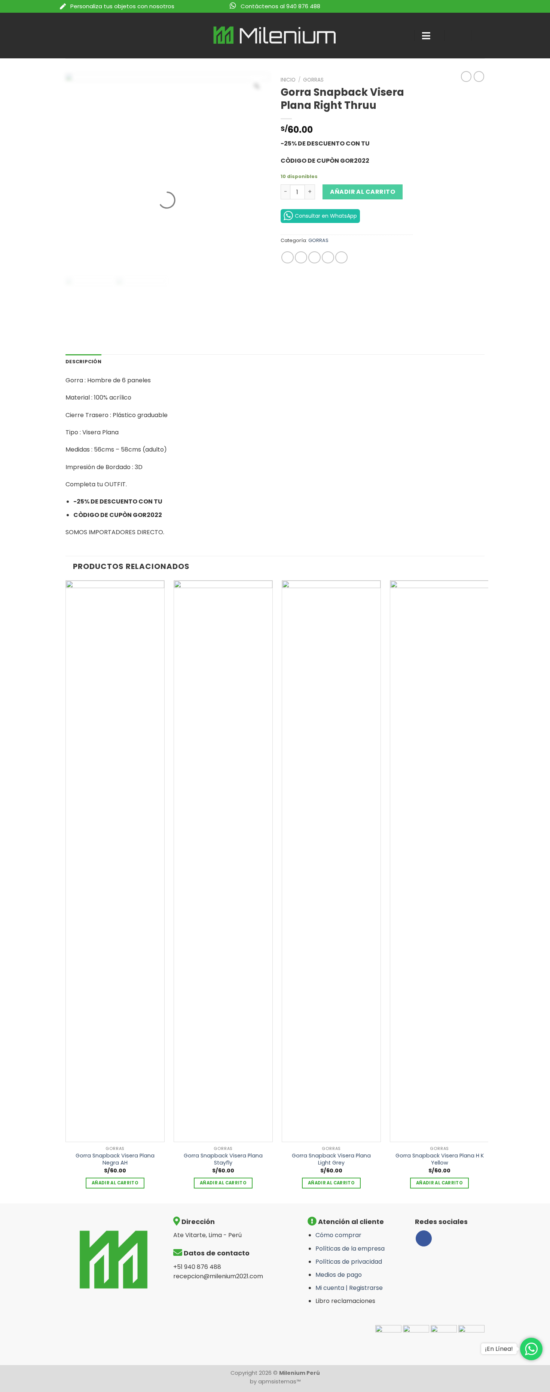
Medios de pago (338, 1274)
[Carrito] (484, 35)
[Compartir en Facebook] (287, 257)
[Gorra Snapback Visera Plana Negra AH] (115, 861)
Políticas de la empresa (350, 1248)
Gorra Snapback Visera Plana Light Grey (331, 1159)
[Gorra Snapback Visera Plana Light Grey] (331, 861)
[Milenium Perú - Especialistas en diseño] (275, 35)
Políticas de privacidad (348, 1261)
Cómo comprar (338, 1235)
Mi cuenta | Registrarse (349, 1288)
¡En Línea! (499, 1348)
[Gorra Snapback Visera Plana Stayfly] (223, 861)
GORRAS (313, 79)
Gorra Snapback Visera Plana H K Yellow (439, 1159)
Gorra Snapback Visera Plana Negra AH (115, 1159)
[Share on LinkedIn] (341, 257)
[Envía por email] (314, 257)
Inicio (288, 79)
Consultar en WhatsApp (326, 216)
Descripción (83, 361)
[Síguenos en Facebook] (424, 1238)
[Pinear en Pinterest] (328, 257)
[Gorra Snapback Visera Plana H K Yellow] (439, 861)
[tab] (83, 361)
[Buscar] (401, 35)
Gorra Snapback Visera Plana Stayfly (223, 1159)
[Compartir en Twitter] (301, 257)
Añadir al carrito (362, 191)
